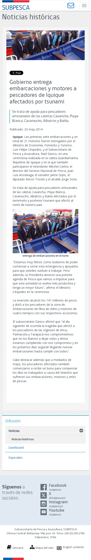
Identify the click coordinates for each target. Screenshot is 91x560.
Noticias (14, 431)
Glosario (17, 548)
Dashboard (16, 447)
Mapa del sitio (45, 548)
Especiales (15, 457)
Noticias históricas (23, 439)
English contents (73, 547)
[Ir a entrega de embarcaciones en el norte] (45, 231)
